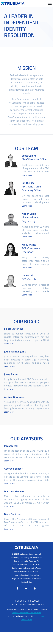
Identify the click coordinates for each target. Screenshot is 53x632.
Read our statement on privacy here (26, 612)
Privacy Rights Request (26, 601)
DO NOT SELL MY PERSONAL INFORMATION (26, 604)
